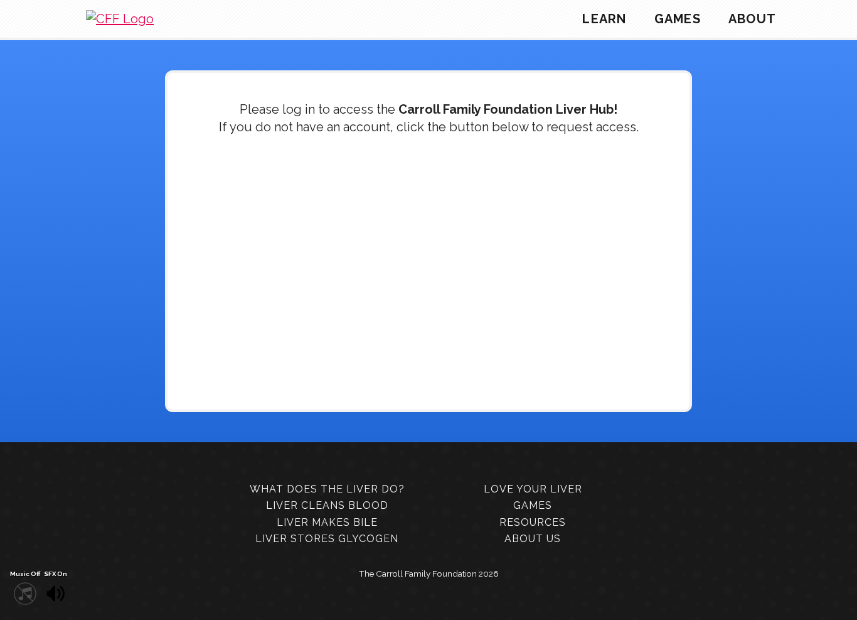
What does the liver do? (327, 489)
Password (320, 225)
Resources (532, 522)
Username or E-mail (344, 172)
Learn (604, 18)
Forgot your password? (429, 353)
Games (677, 18)
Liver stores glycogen (326, 539)
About (752, 18)
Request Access (497, 316)
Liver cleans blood (327, 505)
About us (532, 539)
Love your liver (533, 489)
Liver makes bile (327, 522)
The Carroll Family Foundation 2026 (429, 573)
